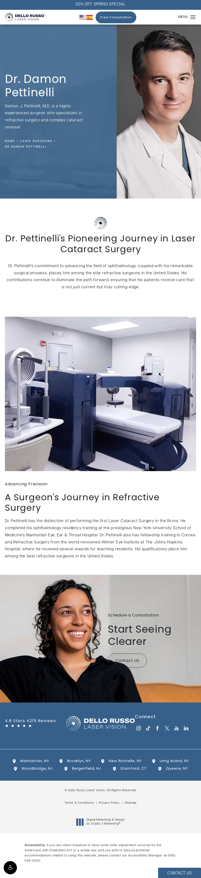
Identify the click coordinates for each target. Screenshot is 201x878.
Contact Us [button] (179, 873)
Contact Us (127, 661)
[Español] (89, 17)
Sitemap (131, 803)
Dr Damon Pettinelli (26, 147)
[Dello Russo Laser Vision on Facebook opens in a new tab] (157, 728)
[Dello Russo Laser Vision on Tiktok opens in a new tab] (147, 728)
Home (10, 141)
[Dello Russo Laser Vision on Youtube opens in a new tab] (176, 728)
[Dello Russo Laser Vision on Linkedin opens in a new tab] (186, 728)
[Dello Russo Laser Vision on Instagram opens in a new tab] (138, 728)
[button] (10, 867)
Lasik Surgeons (36, 141)
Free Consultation (116, 17)
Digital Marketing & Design (105, 822)
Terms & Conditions (79, 803)
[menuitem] (138, 728)
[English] (82, 17)
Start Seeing (140, 630)
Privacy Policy (109, 803)
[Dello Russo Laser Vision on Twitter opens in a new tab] (167, 728)
